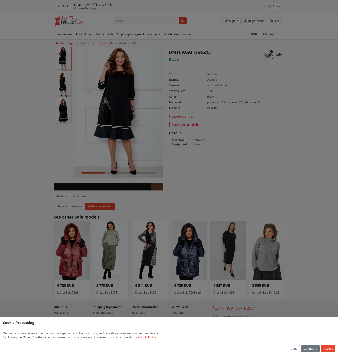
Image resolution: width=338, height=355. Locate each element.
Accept (328, 349)
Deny (293, 349)
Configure (310, 349)
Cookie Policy (147, 337)
